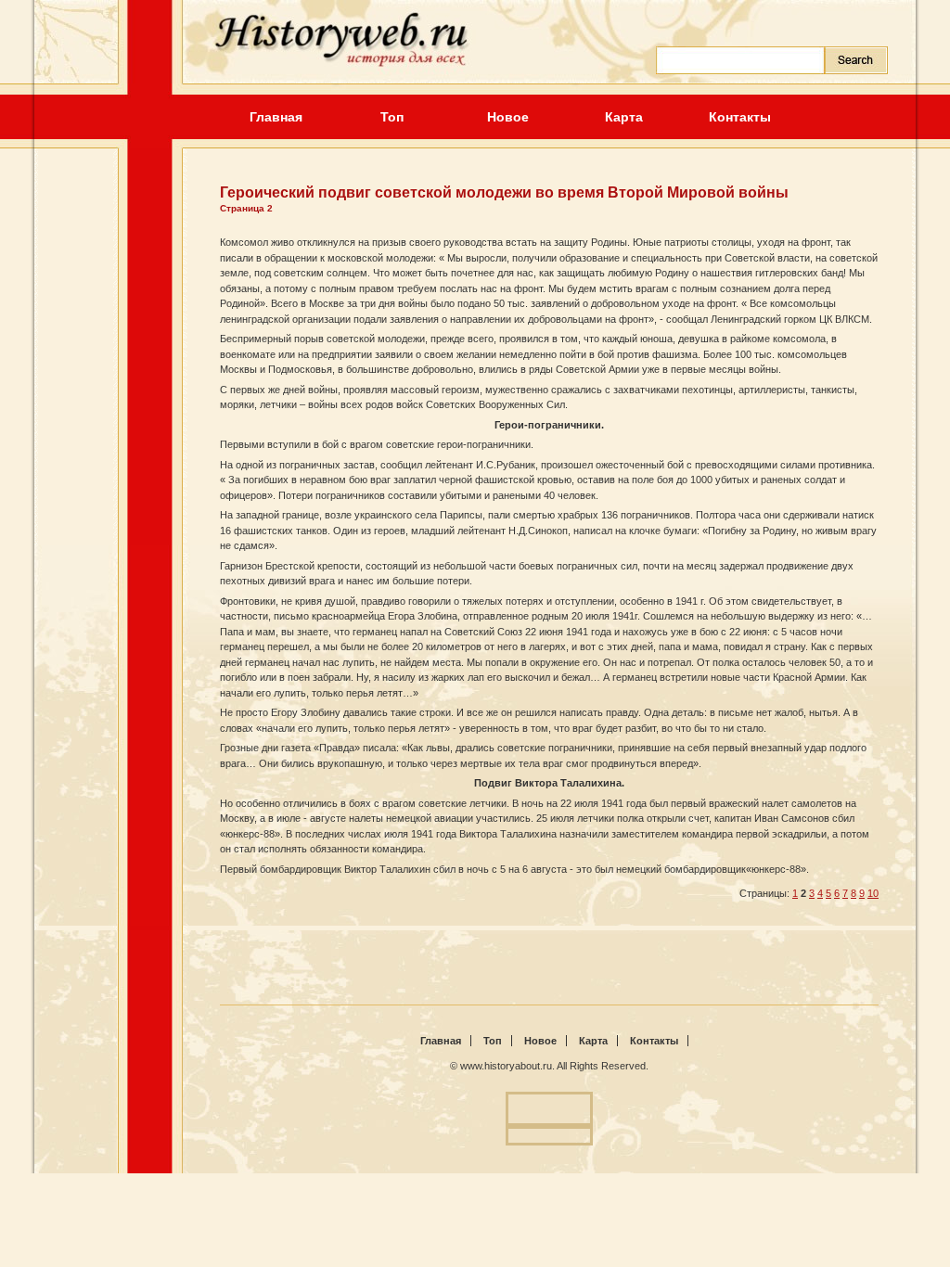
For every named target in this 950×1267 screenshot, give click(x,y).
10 (873, 893)
